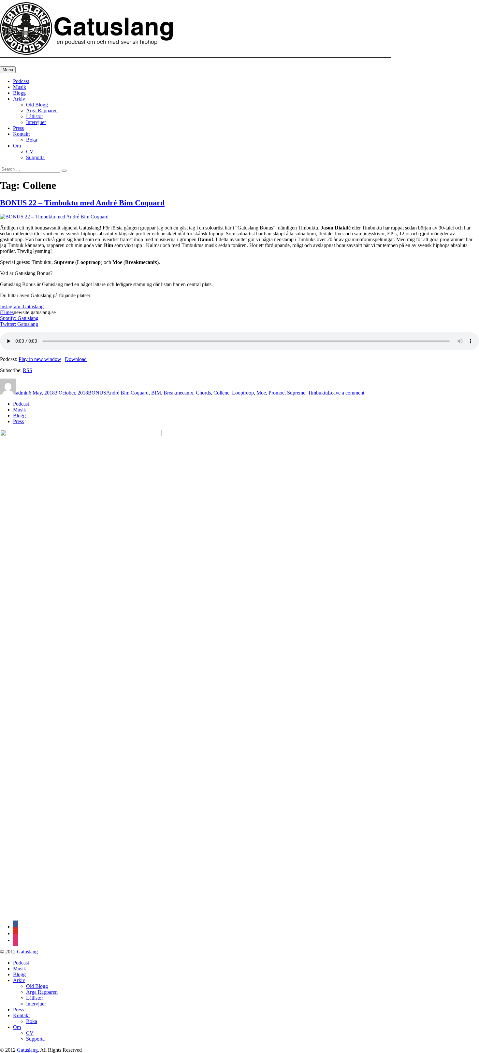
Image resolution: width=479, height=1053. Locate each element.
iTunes (7, 312)
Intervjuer (36, 122)
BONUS (97, 392)
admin (22, 392)
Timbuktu (318, 392)
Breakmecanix (178, 392)
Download (76, 359)
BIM (156, 392)
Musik (19, 87)
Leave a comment (346, 392)
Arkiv (19, 99)
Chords (203, 392)
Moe (261, 392)
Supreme (296, 392)
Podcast (21, 81)
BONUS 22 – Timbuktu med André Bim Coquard (82, 203)
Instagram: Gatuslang (22, 306)
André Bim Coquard (127, 392)
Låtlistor (34, 116)
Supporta (35, 157)
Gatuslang (27, 951)
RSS (27, 370)
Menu (8, 69)
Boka (31, 140)
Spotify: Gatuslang (19, 318)
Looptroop (243, 392)
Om (17, 145)
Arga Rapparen (42, 110)
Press (18, 128)
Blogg (19, 93)
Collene (221, 392)
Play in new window (40, 359)
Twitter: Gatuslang (19, 324)
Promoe (276, 392)
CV (30, 151)
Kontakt (21, 134)
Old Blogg (37, 104)
